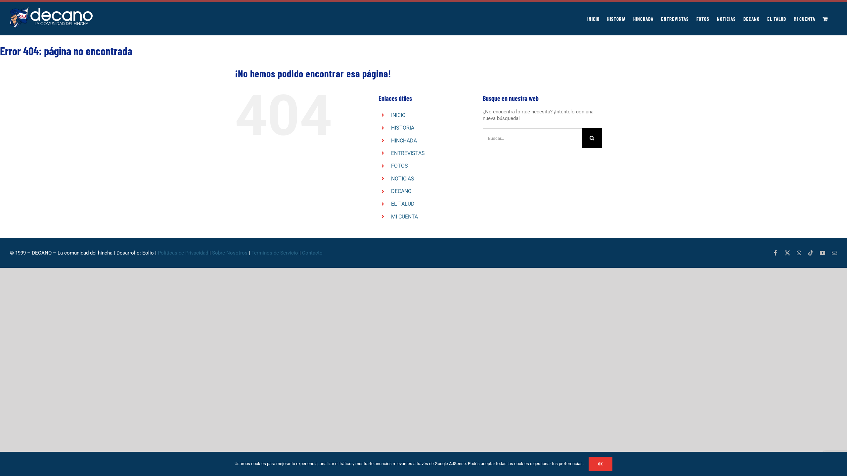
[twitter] (787, 253)
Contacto (313, 253)
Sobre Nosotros (229, 253)
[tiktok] (810, 253)
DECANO (401, 191)
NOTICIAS (402, 179)
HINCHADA (404, 141)
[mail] (834, 253)
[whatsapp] (799, 253)
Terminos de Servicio (274, 253)
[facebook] (775, 253)
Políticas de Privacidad (183, 253)
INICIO (398, 115)
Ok (600, 463)
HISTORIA (402, 128)
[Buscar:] (532, 138)
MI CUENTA (404, 217)
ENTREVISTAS (408, 153)
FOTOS (399, 166)
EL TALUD (403, 204)
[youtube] (822, 253)
